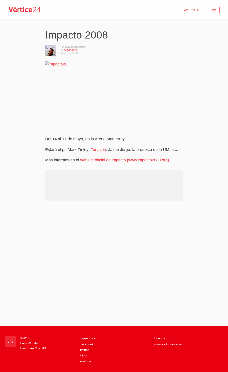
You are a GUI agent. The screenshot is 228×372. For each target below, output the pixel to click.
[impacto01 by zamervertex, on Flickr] (101, 96)
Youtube (85, 361)
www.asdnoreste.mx (168, 344)
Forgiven (98, 149)
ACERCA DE (192, 10)
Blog (212, 10)
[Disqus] (114, 263)
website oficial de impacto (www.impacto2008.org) (124, 160)
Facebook (86, 344)
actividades (70, 50)
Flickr (83, 355)
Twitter (84, 350)
